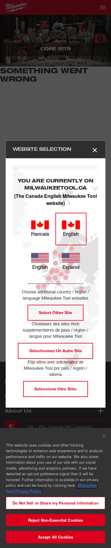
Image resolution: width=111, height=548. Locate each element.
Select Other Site (55, 312)
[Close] (103, 436)
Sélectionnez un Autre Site (55, 350)
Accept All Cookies (55, 537)
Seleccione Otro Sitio (55, 388)
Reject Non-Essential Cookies (55, 520)
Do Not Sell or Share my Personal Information (55, 503)
